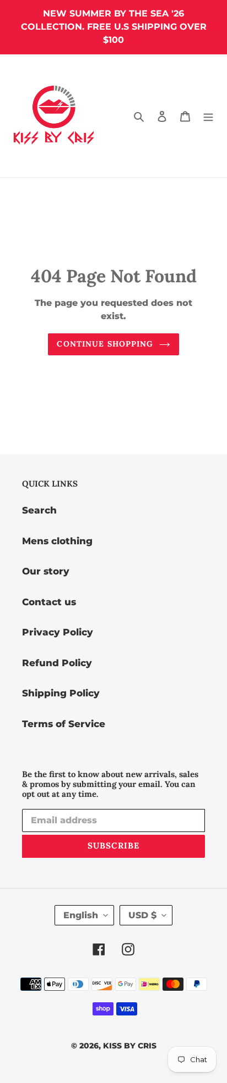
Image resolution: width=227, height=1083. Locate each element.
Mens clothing (57, 540)
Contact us (49, 601)
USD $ (142, 915)
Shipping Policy (61, 693)
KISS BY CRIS (129, 1046)
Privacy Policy (57, 632)
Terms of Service (63, 723)
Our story (45, 571)
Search (39, 510)
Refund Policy (57, 662)
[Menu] (208, 116)
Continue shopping (105, 344)
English (80, 915)
